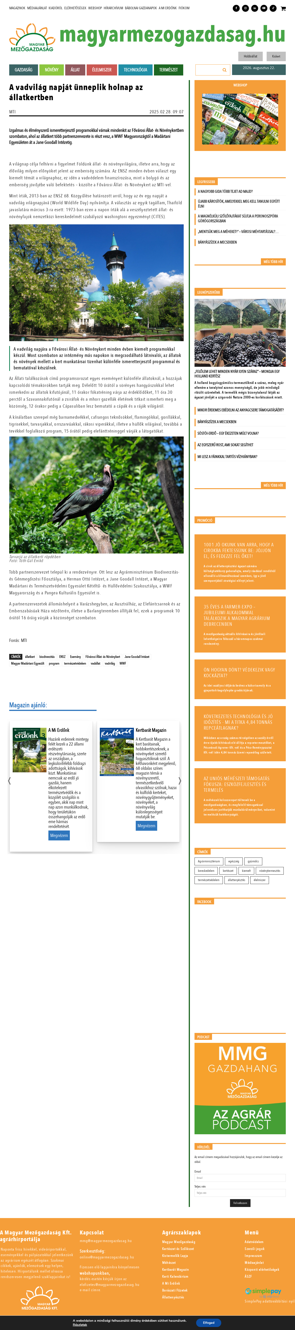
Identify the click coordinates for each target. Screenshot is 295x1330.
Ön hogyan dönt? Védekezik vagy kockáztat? (239, 673)
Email (198, 1171)
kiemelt (246, 871)
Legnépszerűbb (208, 293)
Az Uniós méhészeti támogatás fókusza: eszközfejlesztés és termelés (237, 784)
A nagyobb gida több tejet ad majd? (225, 191)
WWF (123, 663)
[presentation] (9, 779)
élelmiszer (260, 880)
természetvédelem (75, 663)
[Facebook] (236, 8)
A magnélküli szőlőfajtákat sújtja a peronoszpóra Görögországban (238, 218)
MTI (12, 112)
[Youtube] (263, 8)
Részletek (80, 1325)
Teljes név (200, 1186)
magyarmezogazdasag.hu (172, 35)
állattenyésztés (236, 880)
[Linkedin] (254, 8)
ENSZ (62, 656)
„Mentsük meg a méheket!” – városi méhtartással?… (238, 231)
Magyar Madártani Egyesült (27, 663)
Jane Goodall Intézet (137, 656)
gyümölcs (253, 861)
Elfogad (208, 1323)
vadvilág (110, 663)
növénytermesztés (269, 871)
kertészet (228, 871)
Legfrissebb (206, 182)
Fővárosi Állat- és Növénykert (103, 656)
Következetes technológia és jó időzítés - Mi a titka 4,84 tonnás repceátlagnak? (238, 722)
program (54, 663)
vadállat (95, 663)
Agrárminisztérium (209, 861)
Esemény (75, 656)
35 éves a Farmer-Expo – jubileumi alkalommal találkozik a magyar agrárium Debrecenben (237, 616)
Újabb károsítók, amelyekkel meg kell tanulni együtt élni (239, 204)
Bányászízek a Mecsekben (217, 242)
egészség (233, 861)
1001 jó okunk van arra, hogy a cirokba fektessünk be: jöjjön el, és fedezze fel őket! (239, 551)
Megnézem (59, 835)
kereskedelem (206, 871)
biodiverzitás (47, 656)
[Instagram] (245, 8)
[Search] (224, 69)
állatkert (30, 656)
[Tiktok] (273, 8)
